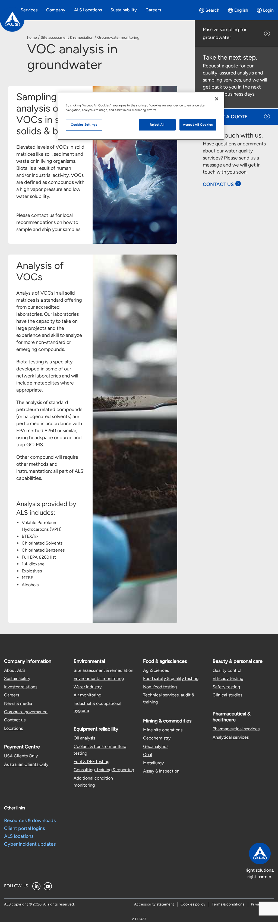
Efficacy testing (228, 678)
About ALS (14, 670)
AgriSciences (156, 670)
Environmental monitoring (99, 678)
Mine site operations (162, 729)
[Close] (217, 99)
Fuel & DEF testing (91, 761)
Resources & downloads (30, 820)
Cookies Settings (84, 124)
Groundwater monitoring (118, 37)
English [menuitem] (241, 10)
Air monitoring (87, 695)
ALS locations (18, 836)
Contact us (15, 719)
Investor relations (20, 686)
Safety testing (226, 686)
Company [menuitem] (55, 9)
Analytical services (231, 737)
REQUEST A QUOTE (225, 116)
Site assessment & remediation (67, 37)
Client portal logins (24, 828)
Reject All (157, 124)
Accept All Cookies (198, 124)
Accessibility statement (154, 904)
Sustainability (17, 678)
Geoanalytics (155, 746)
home (32, 37)
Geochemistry (156, 738)
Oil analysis (84, 738)
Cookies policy (193, 904)
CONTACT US (218, 184)
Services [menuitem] (29, 9)
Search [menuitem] (212, 10)
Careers (11, 695)
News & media (18, 703)
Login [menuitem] (268, 10)
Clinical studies (227, 695)
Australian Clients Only (26, 764)
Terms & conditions (228, 904)
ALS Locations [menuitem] (88, 9)
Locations (13, 728)
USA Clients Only (21, 755)
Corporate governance (26, 711)
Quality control (227, 670)
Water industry (88, 686)
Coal (147, 754)
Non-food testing (160, 686)
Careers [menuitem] (153, 9)
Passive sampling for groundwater (225, 33)
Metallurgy (153, 762)
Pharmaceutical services (236, 728)
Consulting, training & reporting (104, 769)
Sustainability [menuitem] (123, 9)
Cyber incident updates (30, 844)
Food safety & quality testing (170, 678)
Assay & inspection (161, 771)
